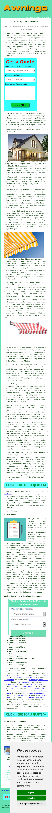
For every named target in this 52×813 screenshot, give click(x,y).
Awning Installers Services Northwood (23, 596)
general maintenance (24, 686)
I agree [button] (31, 792)
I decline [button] (31, 798)
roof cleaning (42, 675)
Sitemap (5, 790)
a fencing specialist (38, 680)
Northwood (8, 494)
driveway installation (35, 693)
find (11, 725)
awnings (45, 736)
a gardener (24, 682)
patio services (20, 691)
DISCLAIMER (45, 17)
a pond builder (20, 695)
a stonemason (38, 689)
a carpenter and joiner (35, 697)
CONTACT (38, 17)
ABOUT (32, 17)
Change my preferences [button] (31, 803)
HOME (27, 17)
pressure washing (24, 678)
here (5, 743)
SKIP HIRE (8, 689)
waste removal (37, 684)
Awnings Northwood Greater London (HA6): (24, 33)
